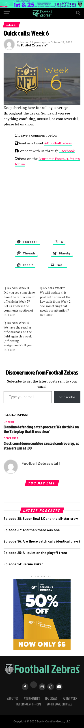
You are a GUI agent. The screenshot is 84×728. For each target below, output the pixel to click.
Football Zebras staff (34, 45)
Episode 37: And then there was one (32, 530)
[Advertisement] (42, 201)
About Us (13, 698)
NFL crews (51, 698)
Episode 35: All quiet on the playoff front (35, 553)
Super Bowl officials (59, 704)
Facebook (67, 150)
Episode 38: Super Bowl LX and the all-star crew (41, 519)
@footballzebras (58, 143)
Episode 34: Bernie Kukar (23, 564)
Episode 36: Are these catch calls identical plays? (42, 541)
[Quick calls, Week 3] (22, 301)
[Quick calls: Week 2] (58, 301)
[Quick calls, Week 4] (22, 336)
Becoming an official (28, 704)
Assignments (32, 698)
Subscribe (67, 397)
